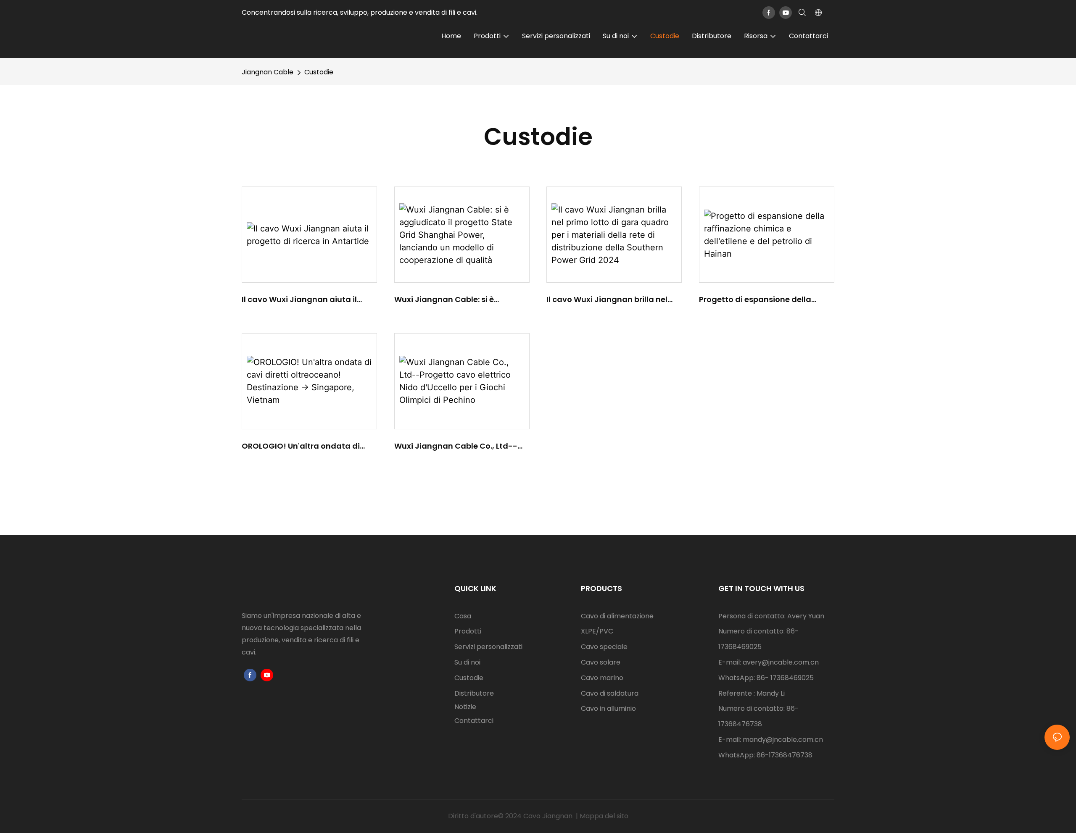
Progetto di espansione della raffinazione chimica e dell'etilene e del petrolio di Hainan (765, 299)
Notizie (465, 707)
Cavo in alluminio (608, 708)
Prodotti (467, 631)
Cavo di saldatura (609, 693)
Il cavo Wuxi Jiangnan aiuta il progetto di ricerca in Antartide (302, 299)
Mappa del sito (604, 816)
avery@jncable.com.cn (781, 662)
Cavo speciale (604, 647)
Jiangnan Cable (267, 72)
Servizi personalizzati (488, 647)
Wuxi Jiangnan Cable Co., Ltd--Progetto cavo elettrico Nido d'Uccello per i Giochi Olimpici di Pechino (456, 446)
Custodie (318, 72)
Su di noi (467, 662)
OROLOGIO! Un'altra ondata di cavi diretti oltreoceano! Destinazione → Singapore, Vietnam (301, 446)
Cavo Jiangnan (548, 816)
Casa (462, 616)
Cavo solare (600, 662)
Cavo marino (602, 678)
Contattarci (473, 720)
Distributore (474, 693)
